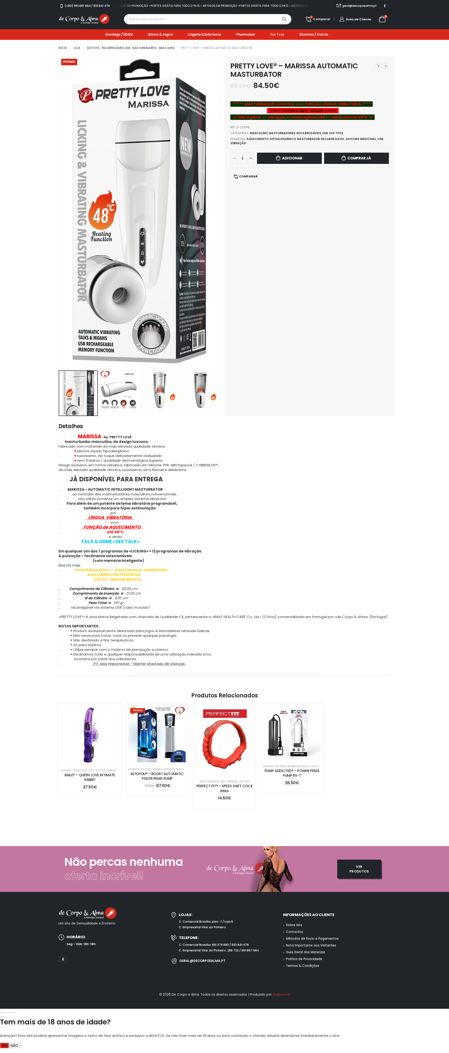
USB (380, 139)
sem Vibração (229, 781)
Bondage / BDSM (119, 34)
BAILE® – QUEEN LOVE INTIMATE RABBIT (90, 777)
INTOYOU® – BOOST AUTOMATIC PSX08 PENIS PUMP (157, 776)
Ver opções (295, 754)
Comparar (248, 176)
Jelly (91, 770)
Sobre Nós (294, 925)
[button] (59, 212)
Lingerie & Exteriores (204, 34)
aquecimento (257, 139)
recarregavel (332, 139)
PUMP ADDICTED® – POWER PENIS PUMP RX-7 (291, 773)
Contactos (294, 932)
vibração (238, 143)
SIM (4, 1045)
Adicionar (292, 158)
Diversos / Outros (314, 34)
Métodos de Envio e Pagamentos (312, 938)
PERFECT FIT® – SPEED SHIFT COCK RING (224, 788)
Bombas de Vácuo (164, 769)
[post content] (89, 734)
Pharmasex (245, 34)
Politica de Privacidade (304, 959)
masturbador (308, 139)
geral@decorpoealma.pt (202, 960)
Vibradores (114, 770)
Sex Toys (277, 34)
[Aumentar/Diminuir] (1, 1012)
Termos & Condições (302, 966)
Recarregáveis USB (312, 133)
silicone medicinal (361, 139)
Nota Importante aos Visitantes (311, 945)
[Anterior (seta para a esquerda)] (1, 1016)
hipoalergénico (283, 139)
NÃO (14, 1045)
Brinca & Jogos (160, 34)
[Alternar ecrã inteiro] (5, 1012)
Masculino (259, 133)
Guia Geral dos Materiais (305, 952)
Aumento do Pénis (140, 769)
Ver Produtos (359, 869)
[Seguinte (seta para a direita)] (5, 1016)
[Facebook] (384, 6)
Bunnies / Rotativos (74, 770)
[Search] (284, 19)
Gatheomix (281, 994)
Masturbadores (282, 133)
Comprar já (359, 158)
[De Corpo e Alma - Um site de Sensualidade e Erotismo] (84, 19)
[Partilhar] (10, 1012)
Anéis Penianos (209, 781)
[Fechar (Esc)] (14, 1012)
